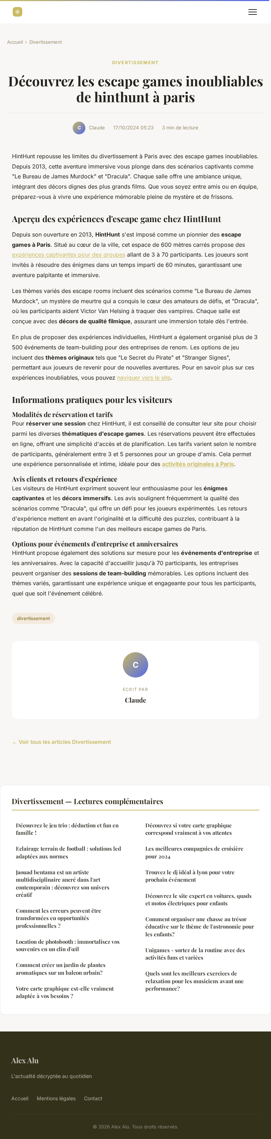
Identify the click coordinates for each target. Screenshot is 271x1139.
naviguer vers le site (143, 377)
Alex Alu (25, 1060)
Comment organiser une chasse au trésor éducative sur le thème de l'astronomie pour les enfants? (199, 927)
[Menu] (253, 12)
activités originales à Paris (198, 463)
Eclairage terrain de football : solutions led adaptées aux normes (68, 852)
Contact (93, 1098)
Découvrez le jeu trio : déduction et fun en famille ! (67, 829)
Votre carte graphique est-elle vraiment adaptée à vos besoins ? (65, 992)
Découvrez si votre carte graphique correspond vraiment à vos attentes (188, 829)
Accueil (15, 42)
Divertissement (45, 42)
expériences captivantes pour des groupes (68, 254)
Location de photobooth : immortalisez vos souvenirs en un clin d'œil (68, 945)
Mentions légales (56, 1098)
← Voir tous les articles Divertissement (61, 742)
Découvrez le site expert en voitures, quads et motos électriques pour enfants (198, 899)
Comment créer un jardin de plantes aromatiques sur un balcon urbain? (61, 968)
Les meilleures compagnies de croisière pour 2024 (194, 852)
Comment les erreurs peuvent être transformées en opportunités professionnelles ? (58, 918)
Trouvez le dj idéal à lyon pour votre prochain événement (190, 876)
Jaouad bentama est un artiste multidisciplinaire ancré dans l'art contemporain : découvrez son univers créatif (62, 883)
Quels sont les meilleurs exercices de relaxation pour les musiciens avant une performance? (194, 981)
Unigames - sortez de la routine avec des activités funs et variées (195, 954)
